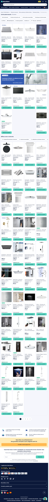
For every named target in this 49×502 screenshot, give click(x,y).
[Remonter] (44, 492)
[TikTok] (13, 479)
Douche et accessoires (15, 12)
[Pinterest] (8, 479)
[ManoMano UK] (5, 493)
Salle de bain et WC (7, 12)
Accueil (2, 12)
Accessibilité (38, 500)
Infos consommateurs (26, 500)
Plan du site (17, 498)
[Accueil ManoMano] (19, 1)
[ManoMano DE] (8, 493)
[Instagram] (10, 479)
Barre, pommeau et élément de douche (26, 12)
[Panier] (46, 1)
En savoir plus (35, 460)
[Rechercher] (4, 4)
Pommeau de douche (36, 12)
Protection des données (33, 498)
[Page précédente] (18, 419)
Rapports (33, 500)
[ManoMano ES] (10, 493)
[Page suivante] (30, 419)
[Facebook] (5, 479)
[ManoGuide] (45, 499)
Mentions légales (23, 498)
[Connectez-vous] (43, 1)
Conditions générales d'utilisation (14, 500)
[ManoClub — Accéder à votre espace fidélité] (39, 1)
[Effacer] (46, 4)
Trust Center (41, 498)
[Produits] (1, 4)
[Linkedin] (2, 479)
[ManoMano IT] (2, 493)
